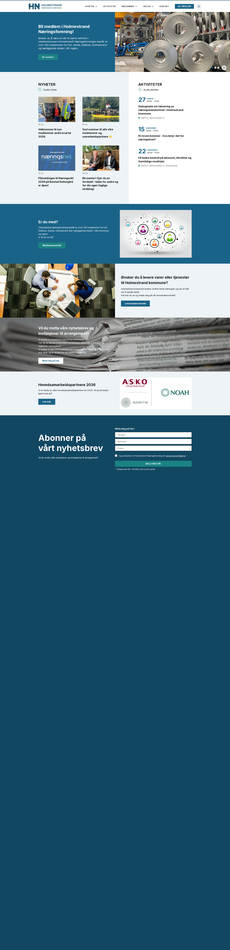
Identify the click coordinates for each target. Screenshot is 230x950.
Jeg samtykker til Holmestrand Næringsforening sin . (153, 456)
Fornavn (121, 435)
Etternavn (122, 442)
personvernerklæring (175, 456)
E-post (121, 448)
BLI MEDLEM (184, 6)
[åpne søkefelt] (198, 6)
